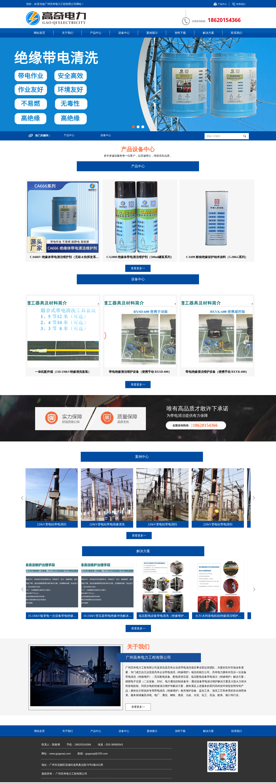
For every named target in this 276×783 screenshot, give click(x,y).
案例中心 (142, 457)
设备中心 (105, 135)
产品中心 (69, 135)
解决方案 (143, 551)
